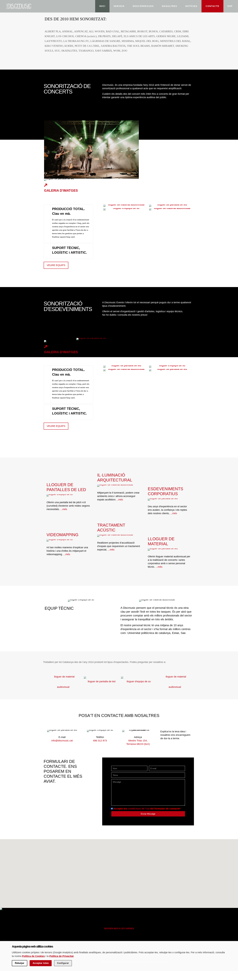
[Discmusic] (18, 6)
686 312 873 (100, 740)
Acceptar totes (41, 963)
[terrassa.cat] (63, 682)
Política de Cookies (33, 956)
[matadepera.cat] (137, 682)
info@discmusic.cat (62, 740)
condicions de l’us (138, 808)
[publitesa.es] (175, 682)
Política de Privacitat (61, 956)
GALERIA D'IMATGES (61, 190)
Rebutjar (19, 963)
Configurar (63, 963)
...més (63, 509)
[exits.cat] (100, 682)
